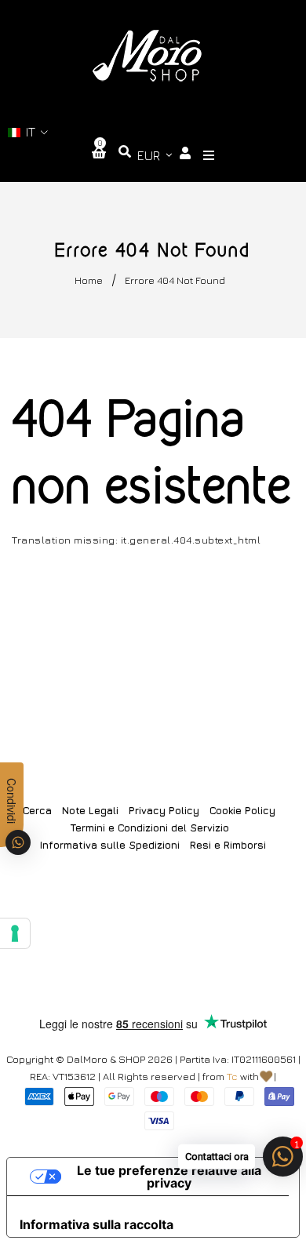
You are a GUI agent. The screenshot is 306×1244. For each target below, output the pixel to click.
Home (89, 280)
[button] (28, 132)
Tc (232, 1076)
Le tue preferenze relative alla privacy (169, 1176)
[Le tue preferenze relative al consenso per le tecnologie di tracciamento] (15, 933)
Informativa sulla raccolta (96, 1224)
